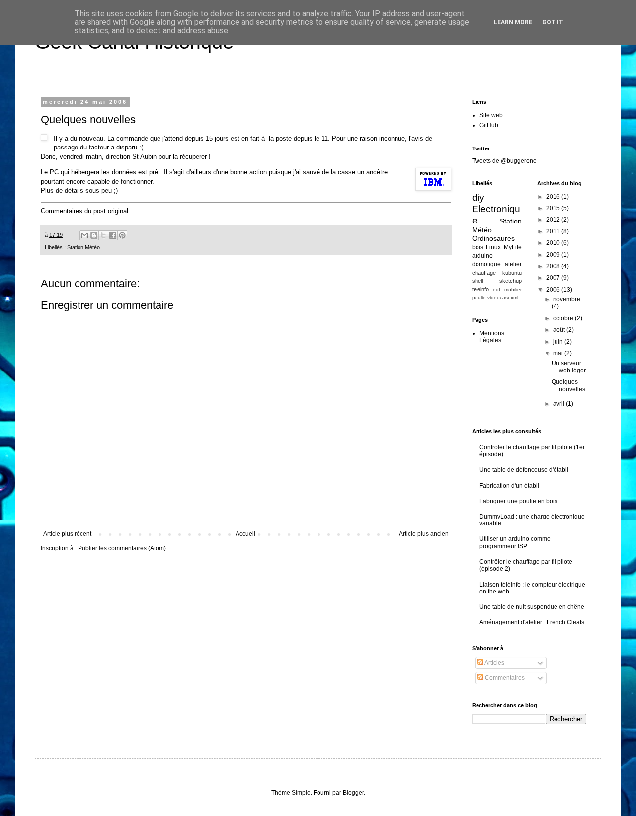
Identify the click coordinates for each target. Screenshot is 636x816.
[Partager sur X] (103, 235)
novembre (566, 299)
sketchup (510, 281)
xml (514, 297)
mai (558, 353)
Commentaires (504, 677)
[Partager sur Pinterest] (122, 235)
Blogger (353, 792)
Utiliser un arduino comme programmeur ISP (515, 542)
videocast (498, 297)
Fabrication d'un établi (509, 485)
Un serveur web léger (569, 366)
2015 (553, 208)
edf (496, 289)
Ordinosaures (493, 238)
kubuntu (512, 273)
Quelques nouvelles (568, 385)
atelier (513, 264)
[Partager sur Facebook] (113, 235)
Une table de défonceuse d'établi (523, 469)
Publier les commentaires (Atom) (122, 548)
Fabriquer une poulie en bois (518, 501)
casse (346, 172)
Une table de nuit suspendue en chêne (531, 606)
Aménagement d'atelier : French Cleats (531, 622)
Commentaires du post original (84, 211)
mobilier (513, 289)
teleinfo (480, 289)
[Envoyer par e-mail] (84, 235)
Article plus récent (67, 533)
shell (477, 281)
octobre (564, 318)
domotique (486, 264)
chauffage (484, 273)
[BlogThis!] (94, 235)
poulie (479, 297)
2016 (553, 196)
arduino (482, 255)
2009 (553, 254)
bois (477, 247)
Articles (493, 662)
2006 (553, 289)
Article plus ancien (424, 533)
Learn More (513, 22)
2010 (553, 242)
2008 (553, 266)
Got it (552, 22)
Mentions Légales (491, 337)
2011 (553, 231)
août (559, 329)
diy (478, 197)
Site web (491, 115)
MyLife (513, 247)
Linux (493, 247)
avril (559, 403)
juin (558, 341)
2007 (553, 277)
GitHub (488, 125)
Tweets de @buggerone (504, 160)
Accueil (245, 533)
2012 (553, 219)
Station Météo (83, 247)
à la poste (276, 138)
